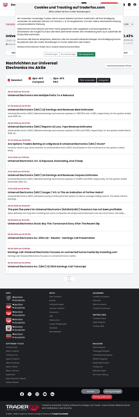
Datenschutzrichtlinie (69, 46)
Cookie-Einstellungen (47, 42)
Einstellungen (51, 54)
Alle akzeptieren (86, 54)
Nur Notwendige (68, 54)
